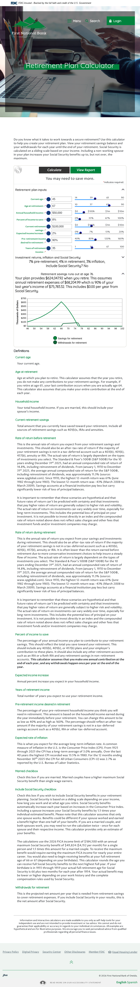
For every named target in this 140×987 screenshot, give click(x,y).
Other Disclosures (74, 952)
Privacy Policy (11, 952)
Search (94, 21)
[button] (70, 190)
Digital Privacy (30, 952)
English (121, 982)
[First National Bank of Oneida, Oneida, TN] (29, 25)
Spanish (132, 982)
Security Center (52, 952)
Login (117, 21)
